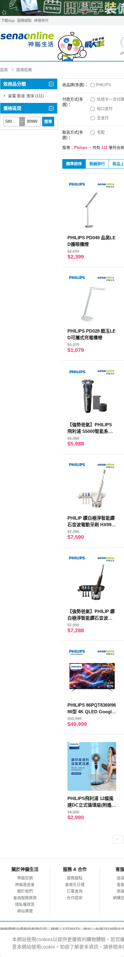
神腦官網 (25, 878)
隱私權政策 (25, 904)
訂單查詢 (74, 891)
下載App (8, 21)
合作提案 (74, 897)
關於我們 (25, 891)
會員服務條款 (25, 897)
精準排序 (74, 164)
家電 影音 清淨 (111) (25, 96)
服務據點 (24, 21)
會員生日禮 (75, 884)
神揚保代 (41, 21)
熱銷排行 (97, 164)
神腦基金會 (25, 884)
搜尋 (48, 121)
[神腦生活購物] (53, 43)
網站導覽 (25, 911)
